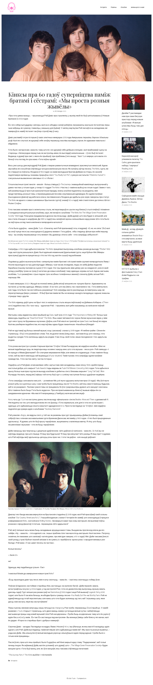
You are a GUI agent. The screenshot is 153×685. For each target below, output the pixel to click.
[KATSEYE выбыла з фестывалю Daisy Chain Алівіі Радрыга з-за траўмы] (133, 263)
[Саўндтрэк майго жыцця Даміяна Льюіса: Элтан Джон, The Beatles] (133, 190)
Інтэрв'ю (14, 660)
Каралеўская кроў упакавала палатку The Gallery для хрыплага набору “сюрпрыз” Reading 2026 (132, 162)
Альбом (124, 7)
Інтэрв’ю (103, 7)
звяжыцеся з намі (137, 7)
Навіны (114, 7)
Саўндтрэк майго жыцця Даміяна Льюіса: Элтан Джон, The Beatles (133, 199)
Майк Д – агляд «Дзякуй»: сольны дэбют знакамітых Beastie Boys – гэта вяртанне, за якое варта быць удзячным (133, 236)
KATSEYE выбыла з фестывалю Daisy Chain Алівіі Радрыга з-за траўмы (132, 273)
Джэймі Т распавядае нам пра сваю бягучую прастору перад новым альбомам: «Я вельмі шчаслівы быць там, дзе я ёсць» (133, 121)
